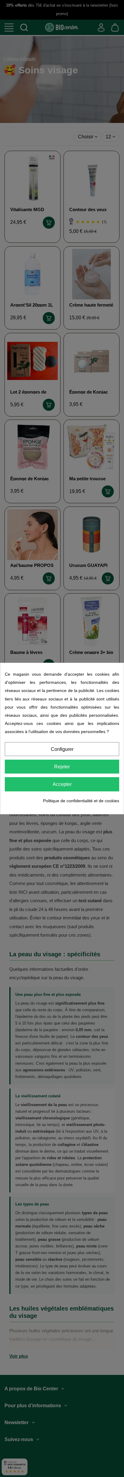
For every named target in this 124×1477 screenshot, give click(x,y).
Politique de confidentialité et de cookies (81, 800)
